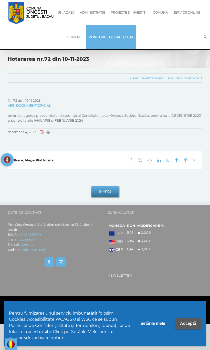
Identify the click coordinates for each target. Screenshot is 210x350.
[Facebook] (49, 262)
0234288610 (31, 234)
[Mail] (61, 262)
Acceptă (188, 323)
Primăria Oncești (31, 250)
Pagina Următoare (183, 78)
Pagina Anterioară (148, 78)
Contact (27, 244)
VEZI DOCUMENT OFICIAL (29, 105)
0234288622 (25, 240)
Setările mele (152, 323)
